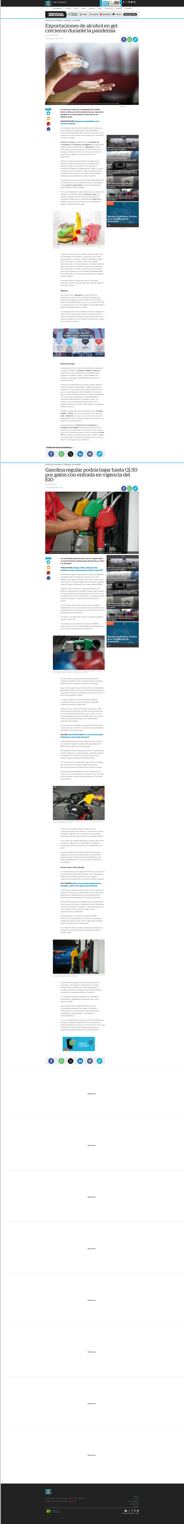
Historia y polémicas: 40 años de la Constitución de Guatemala (122, 218)
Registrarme (62, 2)
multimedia (128, 8)
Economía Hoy (57, 8)
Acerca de (136, 1499)
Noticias (68, 8)
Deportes (92, 8)
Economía (76, 20)
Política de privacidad (133, 1501)
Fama (99, 8)
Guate (76, 8)
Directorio (136, 1506)
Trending (119, 8)
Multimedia (64, 1501)
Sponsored (72, 1501)
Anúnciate (136, 1496)
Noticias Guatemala (54, 20)
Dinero (83, 8)
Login (55, 2)
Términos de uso (134, 1504)
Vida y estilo (109, 8)
